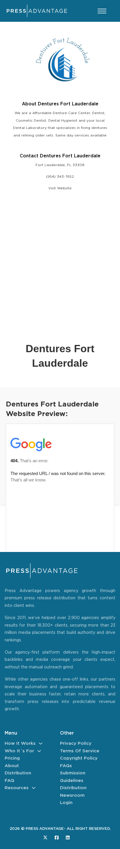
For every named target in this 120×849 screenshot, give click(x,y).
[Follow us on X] (45, 837)
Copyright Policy (79, 758)
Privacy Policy (75, 743)
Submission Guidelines (72, 777)
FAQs (66, 766)
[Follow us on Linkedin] (68, 837)
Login (66, 803)
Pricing (12, 758)
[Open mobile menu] (102, 11)
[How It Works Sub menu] (40, 743)
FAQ (9, 781)
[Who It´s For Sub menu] (39, 751)
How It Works (20, 743)
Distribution (18, 773)
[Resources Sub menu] (33, 788)
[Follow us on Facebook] (57, 837)
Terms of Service (79, 751)
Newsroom (72, 795)
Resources (17, 788)
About (12, 766)
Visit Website (60, 188)
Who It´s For (19, 751)
